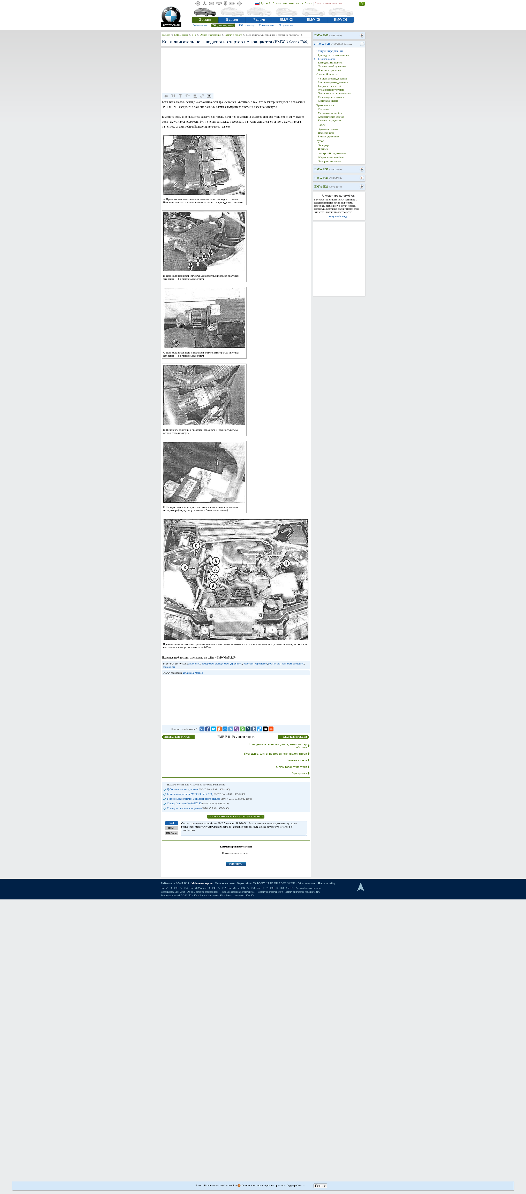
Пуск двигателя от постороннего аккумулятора (275, 753)
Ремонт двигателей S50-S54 (240, 895)
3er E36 (184, 888)
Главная (166, 34)
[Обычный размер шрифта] (180, 96)
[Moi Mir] (225, 729)
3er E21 (164, 888)
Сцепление (323, 109)
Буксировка (299, 773)
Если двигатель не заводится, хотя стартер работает (278, 745)
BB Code (171, 833)
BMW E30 (328, 178)
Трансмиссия (325, 105)
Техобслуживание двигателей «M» (238, 891)
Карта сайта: (244, 883)
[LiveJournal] (248, 729)
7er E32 (260, 888)
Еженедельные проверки (330, 62)
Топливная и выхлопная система (334, 93)
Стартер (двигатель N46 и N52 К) (198, 803)
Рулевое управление (328, 136)
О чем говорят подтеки (291, 766)
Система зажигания (328, 100)
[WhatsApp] (242, 729)
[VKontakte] (202, 729)
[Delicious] (259, 729)
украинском (236, 663)
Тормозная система (328, 129)
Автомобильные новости (308, 888)
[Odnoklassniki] (219, 729)
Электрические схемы (329, 161)
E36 (246, 25)
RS (271, 883)
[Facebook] (207, 729)
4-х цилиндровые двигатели (332, 78)
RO (281, 883)
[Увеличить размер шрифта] (188, 96)
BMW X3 (286, 19)
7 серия (259, 19)
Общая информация (210, 34)
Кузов (320, 141)
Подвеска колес (326, 132)
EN (254, 883)
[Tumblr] (253, 729)
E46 (200, 25)
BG (259, 883)
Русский (265, 3)
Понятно (320, 1185)
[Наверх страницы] (360, 887)
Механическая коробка (330, 113)
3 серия (205, 19)
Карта (299, 3)
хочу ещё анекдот (339, 216)
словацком (298, 663)
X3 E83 (280, 888)
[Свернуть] (362, 44)
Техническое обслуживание (332, 66)
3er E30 (174, 888)
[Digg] (265, 729)
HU (293, 883)
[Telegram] (230, 729)
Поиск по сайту (326, 883)
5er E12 (222, 888)
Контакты (288, 3)
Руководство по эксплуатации (333, 55)
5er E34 (241, 888)
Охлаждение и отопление (331, 89)
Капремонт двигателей (329, 86)
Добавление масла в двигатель (198, 789)
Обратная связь (306, 883)
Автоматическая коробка (331, 116)
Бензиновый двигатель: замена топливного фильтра (209, 798)
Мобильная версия (202, 883)
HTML (171, 828)
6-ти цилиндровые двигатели (333, 82)
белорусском (222, 663)
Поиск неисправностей (329, 70)
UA (267, 883)
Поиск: (308, 3)
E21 (286, 25)
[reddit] (271, 729)
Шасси (320, 125)
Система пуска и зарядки (331, 97)
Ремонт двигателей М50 (270, 891)
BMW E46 (328, 35)
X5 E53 (289, 888)
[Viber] (236, 729)
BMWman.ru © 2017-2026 (175, 883)
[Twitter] (213, 729)
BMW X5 (313, 19)
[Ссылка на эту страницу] (202, 96)
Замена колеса (297, 760)
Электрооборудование (331, 153)
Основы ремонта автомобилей (202, 891)
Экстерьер (323, 145)
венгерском (169, 667)
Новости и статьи (225, 883)
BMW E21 (328, 186)
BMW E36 (328, 169)
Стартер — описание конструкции (198, 808)
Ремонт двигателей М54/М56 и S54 (179, 895)
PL (284, 883)
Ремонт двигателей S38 (212, 895)
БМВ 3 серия (181, 34)
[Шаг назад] (166, 96)
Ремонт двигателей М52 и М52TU (302, 891)
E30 (266, 25)
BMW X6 (340, 19)
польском (287, 663)
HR (276, 883)
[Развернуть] (361, 35)
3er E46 (198, 888)
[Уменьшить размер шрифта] (173, 96)
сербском (248, 663)
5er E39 (251, 888)
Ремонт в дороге (233, 34)
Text (171, 823)
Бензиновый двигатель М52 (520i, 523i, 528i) (206, 794)
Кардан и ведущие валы (330, 120)
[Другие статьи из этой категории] (195, 96)
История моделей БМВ (173, 891)
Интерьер (323, 148)
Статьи (277, 3)
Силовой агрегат (327, 74)
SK (289, 883)
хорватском (261, 663)
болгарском (208, 663)
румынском (274, 663)
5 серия (232, 19)
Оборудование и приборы (331, 157)
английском (194, 663)
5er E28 (231, 888)
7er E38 (270, 888)
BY (263, 883)
